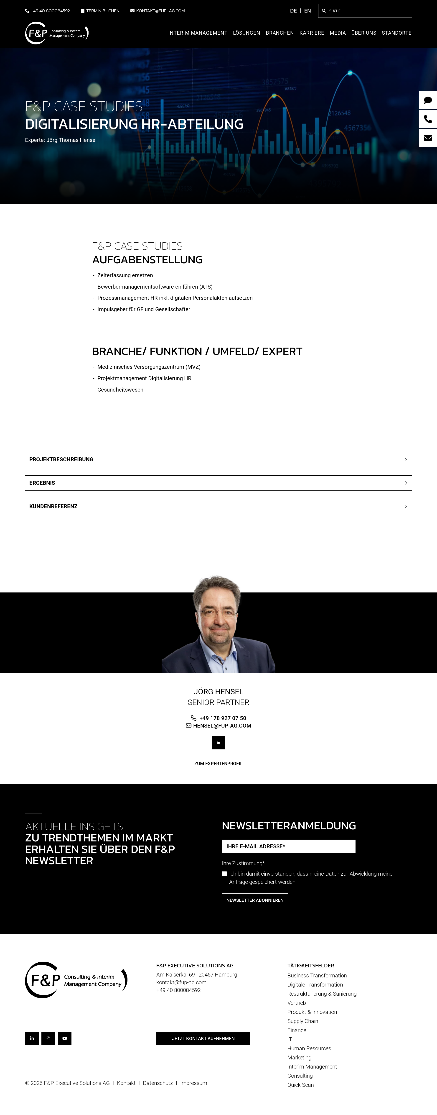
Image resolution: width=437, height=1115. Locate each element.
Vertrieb (296, 1003)
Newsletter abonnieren (255, 900)
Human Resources (309, 1048)
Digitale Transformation (315, 985)
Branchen (280, 33)
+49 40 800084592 (50, 10)
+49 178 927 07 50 (222, 718)
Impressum (193, 1083)
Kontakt (126, 1083)
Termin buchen (102, 10)
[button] (218, 459)
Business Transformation (317, 975)
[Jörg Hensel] (218, 622)
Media (338, 33)
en (307, 11)
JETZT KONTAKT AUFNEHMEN (203, 1038)
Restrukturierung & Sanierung (322, 994)
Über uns (363, 33)
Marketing (299, 1057)
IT (289, 1039)
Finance (296, 1030)
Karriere (312, 33)
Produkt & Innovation (312, 1012)
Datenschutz (158, 1083)
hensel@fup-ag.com (222, 725)
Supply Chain (302, 1021)
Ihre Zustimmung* (243, 863)
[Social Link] (218, 742)
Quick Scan (300, 1085)
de (293, 11)
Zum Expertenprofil (218, 763)
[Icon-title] (32, 1038)
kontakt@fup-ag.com (160, 10)
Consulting (300, 1076)
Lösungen (246, 33)
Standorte (397, 33)
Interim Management (197, 33)
